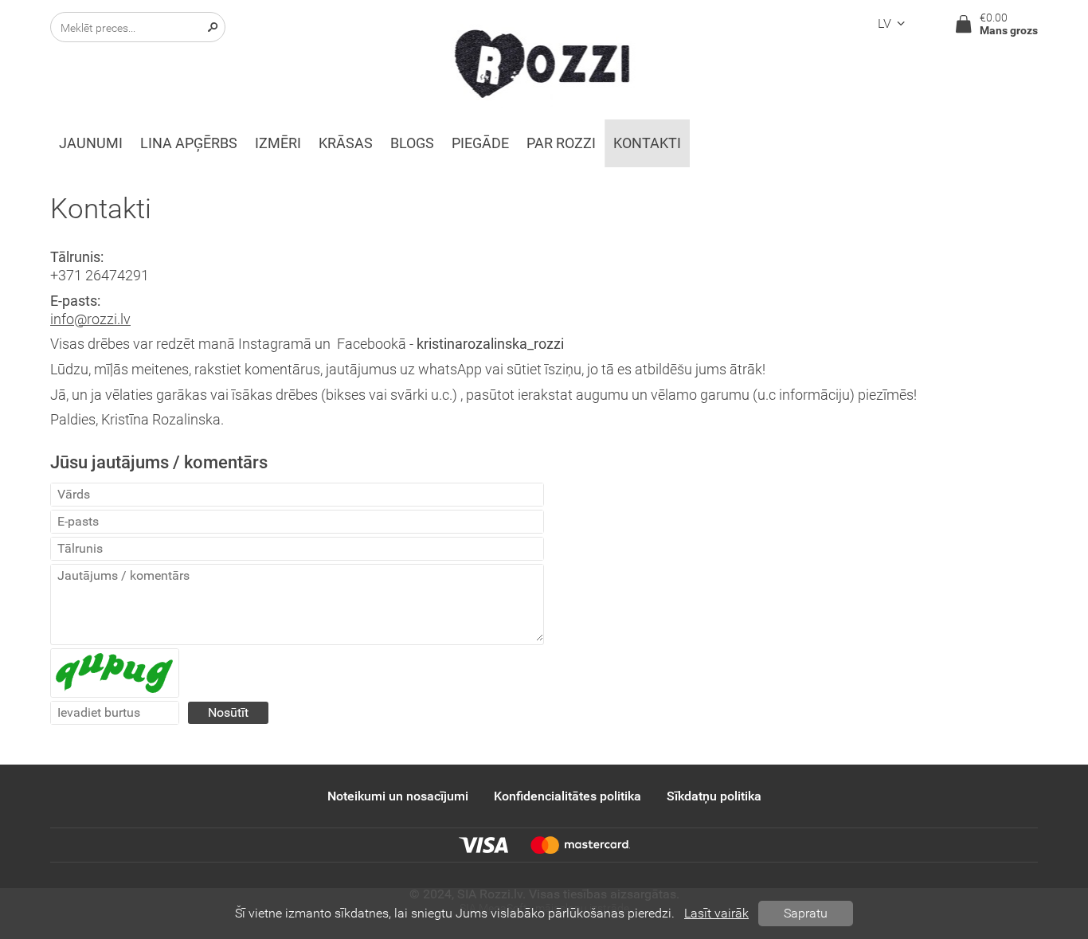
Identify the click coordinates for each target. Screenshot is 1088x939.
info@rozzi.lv (90, 319)
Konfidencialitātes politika (567, 796)
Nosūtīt (228, 712)
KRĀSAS (346, 143)
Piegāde (480, 143)
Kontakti (647, 143)
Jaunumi (91, 143)
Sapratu (806, 913)
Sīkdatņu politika (714, 796)
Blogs (412, 143)
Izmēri (278, 143)
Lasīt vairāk (716, 913)
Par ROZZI (561, 143)
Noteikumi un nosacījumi (397, 796)
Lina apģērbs (188, 143)
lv (884, 23)
